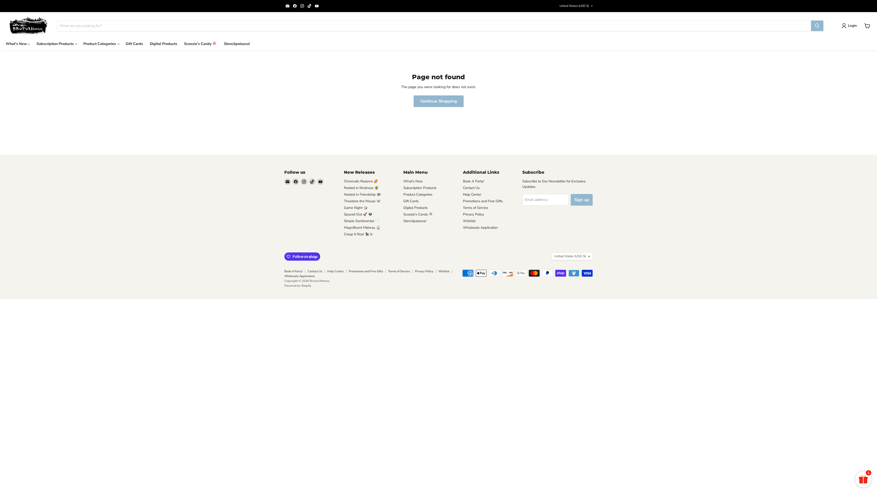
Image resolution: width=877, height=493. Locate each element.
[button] (850, 26)
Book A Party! (473, 181)
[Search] (817, 26)
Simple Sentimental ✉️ (361, 221)
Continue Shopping (438, 101)
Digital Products (163, 43)
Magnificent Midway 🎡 (362, 227)
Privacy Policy (473, 214)
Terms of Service (475, 207)
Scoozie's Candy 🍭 (200, 43)
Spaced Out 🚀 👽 (358, 214)
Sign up (581, 199)
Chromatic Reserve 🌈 (361, 181)
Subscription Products (56, 43)
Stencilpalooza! (237, 43)
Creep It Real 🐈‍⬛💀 (358, 234)
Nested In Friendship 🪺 (362, 194)
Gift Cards (134, 43)
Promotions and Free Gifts (483, 201)
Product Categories (100, 43)
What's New (17, 43)
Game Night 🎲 (356, 207)
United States (574, 6)
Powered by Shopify (297, 286)
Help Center (472, 194)
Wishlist (469, 221)
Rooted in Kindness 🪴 (361, 188)
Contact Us (471, 188)
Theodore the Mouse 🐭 (362, 201)
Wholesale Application (480, 227)
